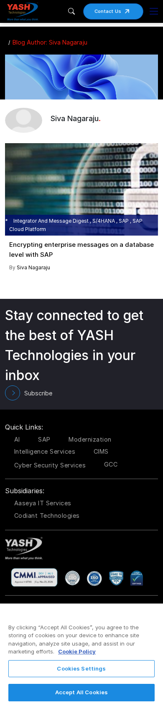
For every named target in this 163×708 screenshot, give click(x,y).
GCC (111, 464)
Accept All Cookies (81, 692)
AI (17, 439)
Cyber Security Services (50, 465)
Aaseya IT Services (42, 503)
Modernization (90, 439)
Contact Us (108, 11)
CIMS (101, 451)
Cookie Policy (77, 651)
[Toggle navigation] (154, 11)
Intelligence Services (45, 451)
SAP (44, 439)
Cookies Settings (81, 668)
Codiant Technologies (47, 515)
